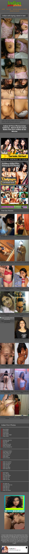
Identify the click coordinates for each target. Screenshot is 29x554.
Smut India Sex (6, 489)
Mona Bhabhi (6, 429)
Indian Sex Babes (6, 467)
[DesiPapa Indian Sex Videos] (14, 173)
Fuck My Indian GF (7, 453)
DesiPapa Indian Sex (7, 440)
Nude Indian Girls (6, 468)
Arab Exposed (6, 441)
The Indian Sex (6, 483)
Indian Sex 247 (6, 478)
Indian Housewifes (7, 445)
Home (3, 9)
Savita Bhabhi (6, 433)
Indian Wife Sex (6, 487)
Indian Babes (5, 456)
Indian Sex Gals (6, 466)
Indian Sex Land (6, 479)
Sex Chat (8, 9)
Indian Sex (5, 443)
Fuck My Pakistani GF (7, 447)
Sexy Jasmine (5, 432)
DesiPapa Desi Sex (7, 444)
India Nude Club (6, 476)
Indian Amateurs (6, 455)
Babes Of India (6, 474)
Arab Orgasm (6, 472)
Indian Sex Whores (7, 463)
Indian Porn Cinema (7, 461)
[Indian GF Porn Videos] (14, 149)
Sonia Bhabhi (5, 430)
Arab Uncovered (6, 457)
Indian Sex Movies (14, 11)
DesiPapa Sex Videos (7, 451)
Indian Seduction (6, 464)
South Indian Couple (7, 434)
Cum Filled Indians (7, 475)
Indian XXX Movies (7, 490)
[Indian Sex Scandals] (14, 197)
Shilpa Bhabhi (6, 436)
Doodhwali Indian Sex (7, 485)
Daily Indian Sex (6, 486)
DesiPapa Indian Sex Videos (20, 9)
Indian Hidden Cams (7, 452)
